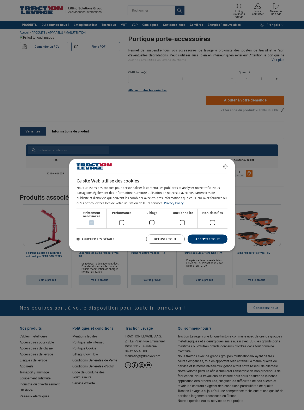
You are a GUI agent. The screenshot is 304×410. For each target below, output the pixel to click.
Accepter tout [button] (207, 239)
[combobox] (225, 166)
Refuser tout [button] (165, 239)
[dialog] (152, 205)
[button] (95, 239)
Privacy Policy (174, 203)
